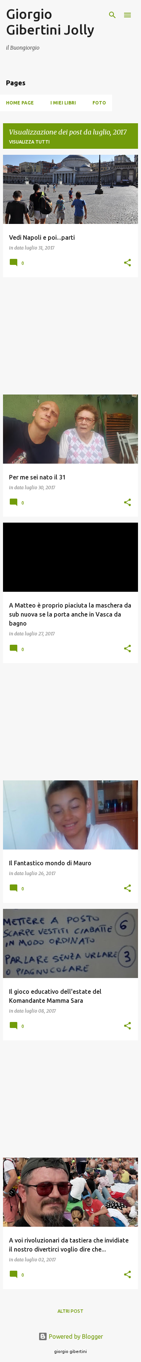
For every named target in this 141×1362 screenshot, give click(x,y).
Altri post (70, 1311)
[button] (127, 263)
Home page (20, 102)
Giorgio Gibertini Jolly (50, 21)
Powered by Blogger (75, 1336)
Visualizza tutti (29, 141)
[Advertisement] (70, 335)
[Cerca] (112, 15)
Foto (99, 102)
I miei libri (63, 102)
